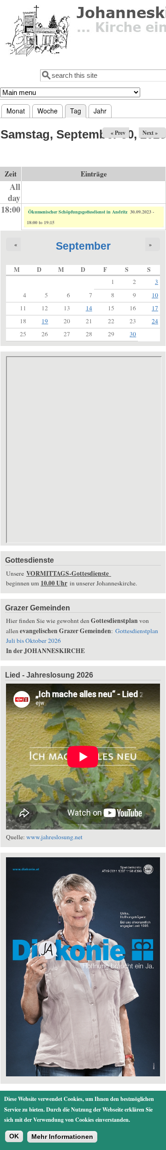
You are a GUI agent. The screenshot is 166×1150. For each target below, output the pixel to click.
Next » (150, 133)
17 (155, 308)
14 (89, 308)
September (83, 246)
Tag (78, 110)
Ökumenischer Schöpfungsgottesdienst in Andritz (77, 211)
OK (14, 1136)
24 (155, 321)
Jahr (100, 110)
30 (133, 334)
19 (45, 321)
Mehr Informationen (62, 1136)
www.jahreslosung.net (54, 837)
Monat (15, 110)
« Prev (118, 133)
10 (155, 295)
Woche (47, 110)
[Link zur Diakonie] (83, 1074)
